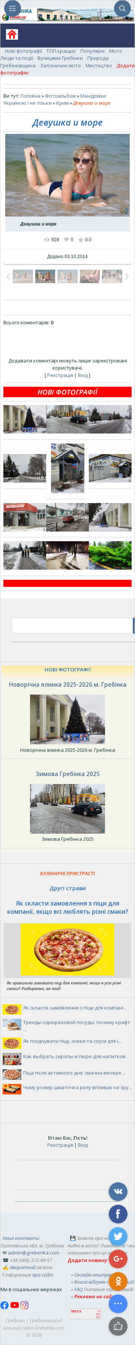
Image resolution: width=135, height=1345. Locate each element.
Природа (98, 58)
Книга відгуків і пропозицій (104, 1281)
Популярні (92, 51)
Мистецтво (99, 65)
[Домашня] (9, 37)
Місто (115, 51)
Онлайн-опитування (97, 1274)
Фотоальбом (60, 95)
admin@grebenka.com (33, 1252)
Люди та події (16, 58)
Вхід (83, 375)
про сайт (42, 1274)
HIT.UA (76, 1311)
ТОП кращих (61, 51)
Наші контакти (21, 1238)
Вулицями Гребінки (60, 58)
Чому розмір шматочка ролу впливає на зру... (77, 1087)
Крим (62, 102)
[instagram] (24, 1307)
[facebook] (5, 1307)
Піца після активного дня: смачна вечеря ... (74, 1072)
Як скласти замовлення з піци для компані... (75, 1007)
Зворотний (23, 1267)
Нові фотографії (23, 51)
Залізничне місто (60, 65)
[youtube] (15, 1307)
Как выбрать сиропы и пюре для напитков (74, 1056)
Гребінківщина (18, 65)
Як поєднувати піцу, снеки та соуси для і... (72, 1041)
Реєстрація (60, 375)
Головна (30, 95)
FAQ (78, 1289)
